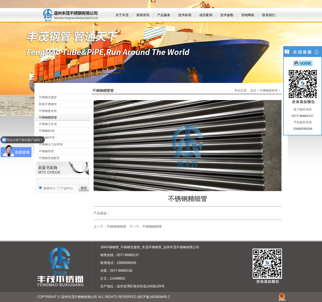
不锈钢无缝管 (48, 97)
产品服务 (163, 15)
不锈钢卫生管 (48, 124)
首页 (253, 90)
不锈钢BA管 (47, 131)
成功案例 (205, 15)
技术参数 (226, 15)
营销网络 (247, 15)
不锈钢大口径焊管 (51, 144)
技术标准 (184, 15)
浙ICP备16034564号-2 (153, 297)
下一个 (134, 226)
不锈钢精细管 (116, 226)
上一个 (98, 226)
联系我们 (268, 15)
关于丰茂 (122, 15)
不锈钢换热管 (48, 111)
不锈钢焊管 (46, 151)
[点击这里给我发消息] (302, 63)
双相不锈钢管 (48, 104)
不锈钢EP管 (47, 137)
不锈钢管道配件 (49, 158)
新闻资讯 (142, 15)
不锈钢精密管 (48, 117)
